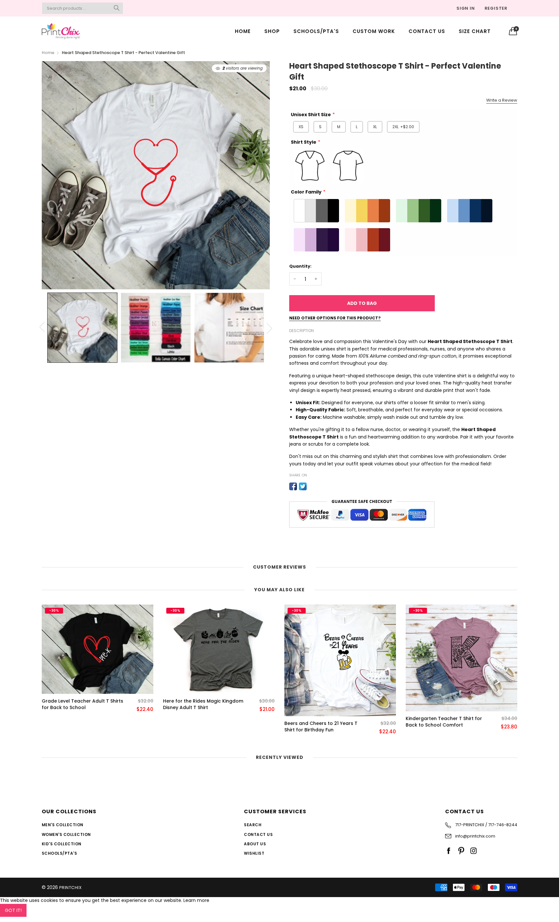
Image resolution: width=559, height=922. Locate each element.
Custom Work (374, 31)
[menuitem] (243, 31)
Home (243, 31)
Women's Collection (66, 834)
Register (496, 8)
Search (252, 825)
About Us (255, 844)
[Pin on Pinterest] (312, 486)
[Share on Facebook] (293, 486)
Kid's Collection (62, 844)
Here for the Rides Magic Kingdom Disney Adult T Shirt (203, 704)
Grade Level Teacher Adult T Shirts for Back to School (82, 704)
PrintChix (70, 887)
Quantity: (300, 266)
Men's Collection (62, 825)
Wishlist (254, 853)
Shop (272, 31)
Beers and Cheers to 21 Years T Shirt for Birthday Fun (320, 726)
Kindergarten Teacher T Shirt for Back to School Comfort (444, 722)
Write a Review (501, 100)
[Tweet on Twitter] (303, 486)
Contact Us (427, 31)
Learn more (196, 900)
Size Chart (475, 31)
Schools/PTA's (316, 31)
